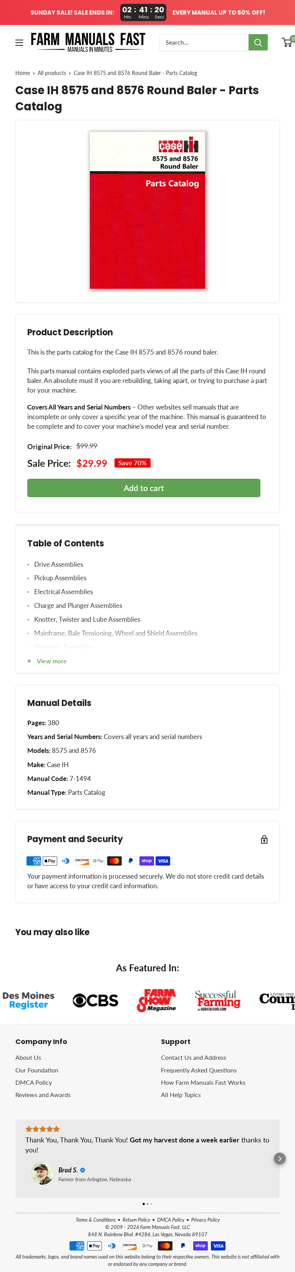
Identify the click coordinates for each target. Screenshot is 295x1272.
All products (52, 73)
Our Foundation (36, 1070)
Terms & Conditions (96, 1220)
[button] (16, 1159)
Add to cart (144, 488)
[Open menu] (19, 43)
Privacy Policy (205, 1220)
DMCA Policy (33, 1082)
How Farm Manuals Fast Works (203, 1082)
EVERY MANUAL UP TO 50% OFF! (218, 12)
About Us (28, 1057)
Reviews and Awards (43, 1094)
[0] (287, 42)
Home (22, 73)
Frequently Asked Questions (199, 1070)
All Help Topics (181, 1094)
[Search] (258, 42)
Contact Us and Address (193, 1057)
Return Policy (136, 1220)
